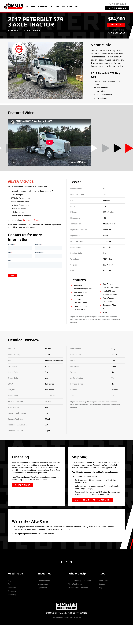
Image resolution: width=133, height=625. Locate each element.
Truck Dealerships (75, 584)
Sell (9, 584)
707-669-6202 (117, 3)
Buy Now (116, 24)
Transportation (44, 581)
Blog (100, 588)
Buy (9, 581)
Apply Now (22, 485)
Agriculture (42, 588)
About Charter (104, 581)
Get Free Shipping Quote (92, 500)
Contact (102, 584)
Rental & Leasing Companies (79, 581)
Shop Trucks (117, 8)
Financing (12, 595)
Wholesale (12, 588)
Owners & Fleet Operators (78, 588)
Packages (12, 591)
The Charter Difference (31, 220)
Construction (43, 584)
